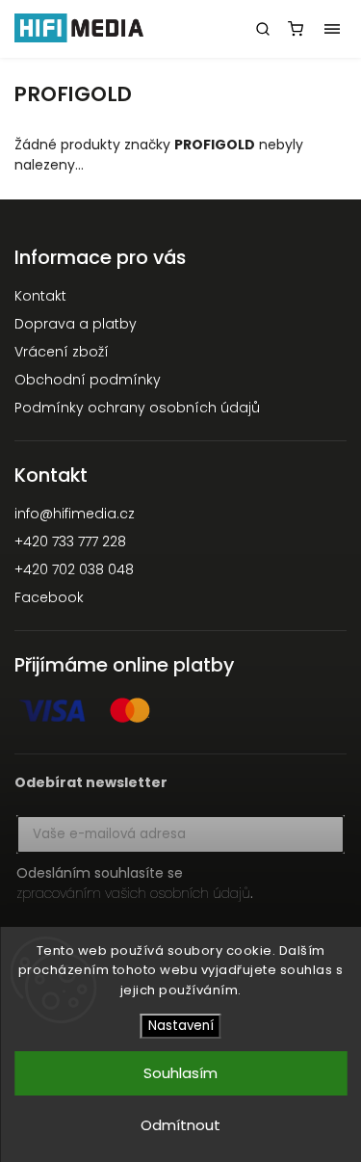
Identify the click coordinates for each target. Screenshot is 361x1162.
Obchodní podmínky (87, 379)
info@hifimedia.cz (74, 513)
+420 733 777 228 (70, 541)
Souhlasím (180, 1073)
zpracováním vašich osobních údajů (133, 893)
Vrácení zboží (61, 351)
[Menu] (332, 29)
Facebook (49, 597)
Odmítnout (180, 1125)
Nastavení (181, 1026)
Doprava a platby (75, 323)
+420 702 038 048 (74, 569)
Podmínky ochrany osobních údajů (137, 407)
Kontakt (40, 295)
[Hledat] (262, 28)
